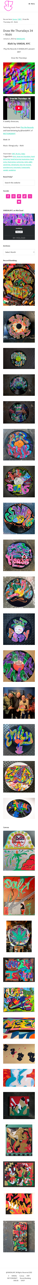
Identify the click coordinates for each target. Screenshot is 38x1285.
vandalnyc (12, 170)
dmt (14, 156)
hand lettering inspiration (20, 159)
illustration (11, 162)
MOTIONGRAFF (9, 133)
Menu (33, 4)
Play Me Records (27, 127)
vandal (5, 170)
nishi (26, 162)
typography (25, 167)
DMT (13, 154)
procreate (17, 167)
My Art (18, 154)
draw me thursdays (23, 156)
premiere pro (8, 167)
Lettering (20, 162)
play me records (25, 165)
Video (23, 154)
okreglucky (15, 165)
